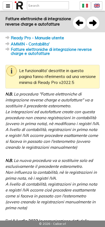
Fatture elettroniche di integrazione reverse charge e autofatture (51, 51)
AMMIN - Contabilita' (30, 44)
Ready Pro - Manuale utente (37, 37)
